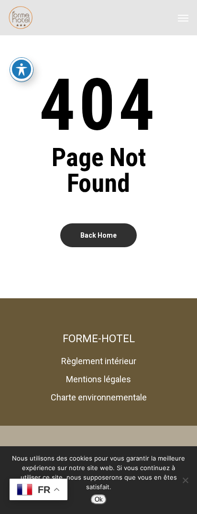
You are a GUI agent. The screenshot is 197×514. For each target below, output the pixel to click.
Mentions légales (98, 379)
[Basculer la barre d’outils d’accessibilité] (21, 69)
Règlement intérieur (98, 361)
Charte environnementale (99, 397)
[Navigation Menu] (183, 17)
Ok (99, 499)
